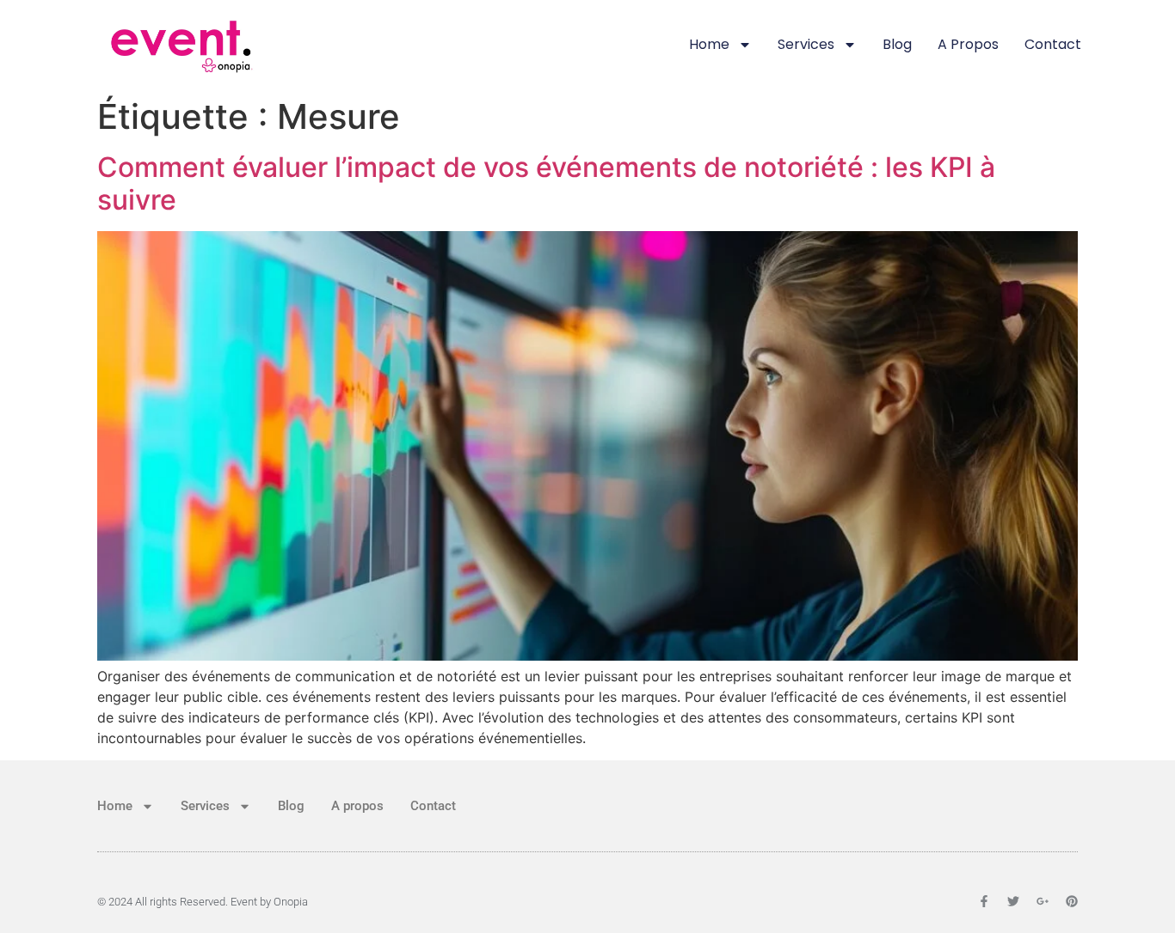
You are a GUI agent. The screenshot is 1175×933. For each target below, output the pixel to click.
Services (806, 44)
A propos (968, 44)
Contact (1052, 44)
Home (709, 44)
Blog (897, 44)
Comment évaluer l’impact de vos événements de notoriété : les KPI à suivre (546, 183)
